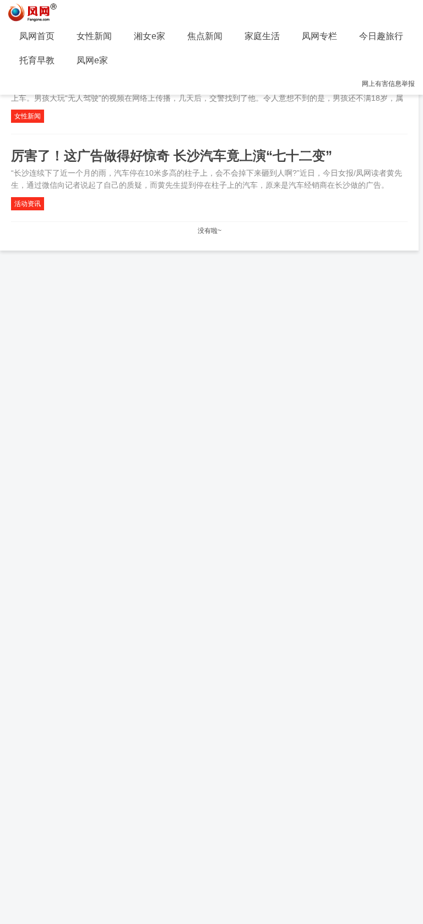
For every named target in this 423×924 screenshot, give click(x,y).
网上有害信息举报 (388, 84)
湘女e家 (149, 36)
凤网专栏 (319, 36)
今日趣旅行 (381, 36)
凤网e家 (92, 60)
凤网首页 (37, 36)
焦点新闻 (205, 36)
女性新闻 (94, 36)
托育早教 (37, 60)
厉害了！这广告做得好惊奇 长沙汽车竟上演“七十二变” (171, 155)
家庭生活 (262, 36)
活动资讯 (27, 204)
